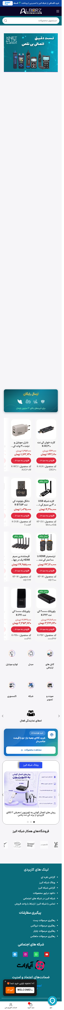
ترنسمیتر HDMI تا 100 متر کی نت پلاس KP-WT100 (46, 560)
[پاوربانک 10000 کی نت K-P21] (21, 598)
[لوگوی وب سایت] (31, 11)
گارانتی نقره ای (48, 877)
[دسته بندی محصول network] (31, 690)
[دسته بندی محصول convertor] (31, 658)
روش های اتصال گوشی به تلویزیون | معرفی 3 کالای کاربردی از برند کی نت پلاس (30, 814)
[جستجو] (5, 20)
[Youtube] (46, 954)
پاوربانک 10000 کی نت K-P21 (21, 613)
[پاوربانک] (31, 52)
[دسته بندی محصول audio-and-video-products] (50, 690)
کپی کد (10, 990)
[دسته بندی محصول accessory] (12, 690)
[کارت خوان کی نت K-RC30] (46, 429)
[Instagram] (25, 954)
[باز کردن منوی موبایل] (58, 11)
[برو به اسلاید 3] (28, 822)
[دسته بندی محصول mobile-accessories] (12, 658)
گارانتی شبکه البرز (46, 888)
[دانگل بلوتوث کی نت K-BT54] (21, 488)
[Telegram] (14, 954)
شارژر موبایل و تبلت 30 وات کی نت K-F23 (21, 446)
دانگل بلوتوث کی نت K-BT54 (21, 503)
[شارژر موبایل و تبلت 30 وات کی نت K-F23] (21, 429)
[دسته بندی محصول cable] (50, 658)
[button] (46, 461)
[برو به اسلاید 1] (34, 822)
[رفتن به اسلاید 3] (28, 66)
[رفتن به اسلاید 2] (33, 66)
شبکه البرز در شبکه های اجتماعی (39, 898)
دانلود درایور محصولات (44, 893)
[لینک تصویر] (31, 965)
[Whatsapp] (36, 954)
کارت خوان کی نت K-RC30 (46, 444)
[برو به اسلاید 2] (31, 822)
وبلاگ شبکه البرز (47, 882)
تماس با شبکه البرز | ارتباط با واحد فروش (35, 904)
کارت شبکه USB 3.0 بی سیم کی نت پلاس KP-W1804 (46, 504)
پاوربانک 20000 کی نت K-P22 (46, 613)
